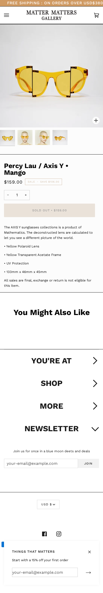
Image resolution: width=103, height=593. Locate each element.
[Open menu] (11, 15)
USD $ (46, 504)
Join (88, 463)
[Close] (91, 549)
